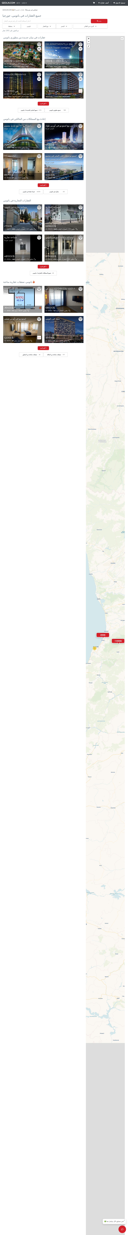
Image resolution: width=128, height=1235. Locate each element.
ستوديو (64, 66)
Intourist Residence (15, 74)
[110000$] (118, 645)
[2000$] (102, 639)
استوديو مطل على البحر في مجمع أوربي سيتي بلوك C (61, 158)
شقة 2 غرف (16, 66)
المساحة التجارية (53, 207)
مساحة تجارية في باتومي (15, 207)
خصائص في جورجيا (32, 10)
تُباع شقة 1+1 (10, 156)
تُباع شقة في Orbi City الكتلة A (60, 288)
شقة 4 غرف (8, 96)
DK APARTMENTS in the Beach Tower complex (59, 46)
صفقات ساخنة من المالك (56, 354)
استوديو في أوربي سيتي (15, 318)
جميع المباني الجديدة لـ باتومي (31, 110)
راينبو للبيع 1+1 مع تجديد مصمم (18, 125)
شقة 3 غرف (8, 66)
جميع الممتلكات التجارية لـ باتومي (43, 273)
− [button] (88, 41)
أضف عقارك (104, 3)
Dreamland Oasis (14, 44)
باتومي (11, 47)
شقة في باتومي (53, 318)
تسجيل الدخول (120, 3)
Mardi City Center (14, 288)
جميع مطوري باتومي (57, 110)
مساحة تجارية (10, 237)
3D (39, 49)
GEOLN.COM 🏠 (8, 10)
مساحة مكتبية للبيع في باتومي (59, 237)
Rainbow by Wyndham (58, 74)
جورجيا (6, 47)
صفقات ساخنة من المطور (31, 354)
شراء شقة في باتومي (31, 191)
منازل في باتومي (57, 191)
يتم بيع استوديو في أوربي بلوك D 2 (61, 125)
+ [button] (88, 38)
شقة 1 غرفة (24, 66)
